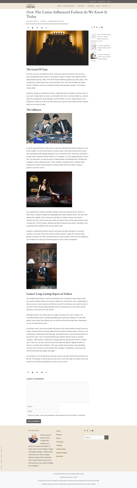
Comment (43, 21)
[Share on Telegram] (41, 27)
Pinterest (1, 461)
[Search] (106, 437)
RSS (1, 446)
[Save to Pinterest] (37, 27)
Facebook (1, 467)
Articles (36, 21)
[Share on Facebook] (28, 27)
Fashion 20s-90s (68, 6)
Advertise (109, 1)
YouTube (1, 456)
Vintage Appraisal (101, 1)
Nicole (30, 21)
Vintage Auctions (93, 1)
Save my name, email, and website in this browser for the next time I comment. (56, 415)
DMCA (75, 477)
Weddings (90, 6)
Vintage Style (61, 449)
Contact (105, 6)
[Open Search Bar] (110, 6)
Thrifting (80, 6)
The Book (59, 442)
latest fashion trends (34, 79)
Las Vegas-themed (75, 156)
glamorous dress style (75, 79)
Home (59, 6)
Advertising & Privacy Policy (66, 477)
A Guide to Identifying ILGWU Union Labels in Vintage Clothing (104, 57)
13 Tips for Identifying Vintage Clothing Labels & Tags (104, 48)
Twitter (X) (1, 451)
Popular (59, 435)
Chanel (38, 215)
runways (30, 340)
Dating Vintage (61, 453)
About (98, 6)
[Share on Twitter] (32, 27)
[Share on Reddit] (46, 27)
